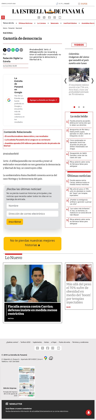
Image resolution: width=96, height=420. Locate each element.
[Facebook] (49, 17)
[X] (44, 17)
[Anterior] (65, 81)
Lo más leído (79, 116)
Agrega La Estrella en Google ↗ (43, 100)
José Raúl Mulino (70, 23)
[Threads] (39, 17)
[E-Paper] (82, 3)
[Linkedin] (17, 49)
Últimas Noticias (25, 23)
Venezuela (54, 23)
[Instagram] (55, 17)
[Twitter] (4, 49)
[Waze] (51, 358)
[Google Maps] (46, 358)
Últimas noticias (79, 176)
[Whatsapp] (13, 49)
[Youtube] (60, 17)
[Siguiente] (92, 81)
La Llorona (41, 23)
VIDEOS (79, 44)
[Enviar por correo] (21, 49)
